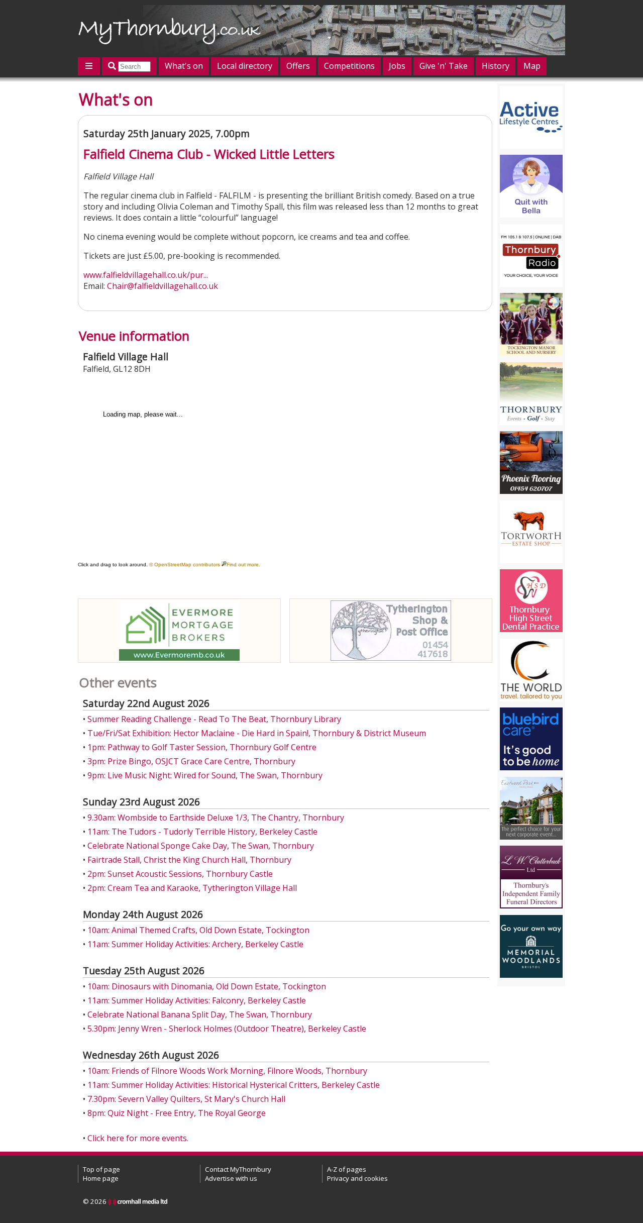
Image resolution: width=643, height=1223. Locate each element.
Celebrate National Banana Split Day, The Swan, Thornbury (199, 1014)
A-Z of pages (346, 1169)
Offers (298, 65)
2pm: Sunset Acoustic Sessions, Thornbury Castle (180, 873)
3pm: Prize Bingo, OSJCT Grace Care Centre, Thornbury (191, 761)
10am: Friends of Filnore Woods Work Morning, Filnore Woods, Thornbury (227, 1070)
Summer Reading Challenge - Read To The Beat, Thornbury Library (214, 719)
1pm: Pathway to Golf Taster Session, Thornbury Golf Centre (201, 747)
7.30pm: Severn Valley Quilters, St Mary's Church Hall (186, 1098)
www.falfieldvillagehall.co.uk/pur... (145, 274)
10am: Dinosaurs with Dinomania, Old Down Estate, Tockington (206, 986)
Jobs (397, 65)
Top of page (101, 1169)
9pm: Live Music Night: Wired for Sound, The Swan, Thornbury (205, 775)
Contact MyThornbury (238, 1169)
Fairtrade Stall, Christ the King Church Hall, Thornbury (189, 859)
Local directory (244, 65)
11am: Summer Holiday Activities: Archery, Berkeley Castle (195, 944)
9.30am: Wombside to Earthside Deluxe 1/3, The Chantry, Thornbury (215, 817)
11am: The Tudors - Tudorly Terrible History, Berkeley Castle (202, 831)
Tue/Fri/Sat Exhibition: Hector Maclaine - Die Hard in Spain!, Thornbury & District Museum (256, 733)
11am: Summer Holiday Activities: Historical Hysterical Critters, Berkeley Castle (233, 1084)
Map (532, 65)
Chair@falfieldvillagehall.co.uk (162, 285)
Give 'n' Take (443, 65)
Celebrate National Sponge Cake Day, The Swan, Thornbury (200, 845)
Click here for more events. (137, 1138)
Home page (101, 1178)
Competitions (349, 65)
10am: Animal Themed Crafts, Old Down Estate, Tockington (198, 930)
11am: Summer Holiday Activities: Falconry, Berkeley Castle (196, 1000)
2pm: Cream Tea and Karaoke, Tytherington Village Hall (192, 887)
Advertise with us (231, 1178)
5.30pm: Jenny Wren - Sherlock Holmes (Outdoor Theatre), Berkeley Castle (226, 1028)
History (495, 65)
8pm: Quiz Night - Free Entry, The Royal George (176, 1112)
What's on (184, 65)
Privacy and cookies (357, 1178)
